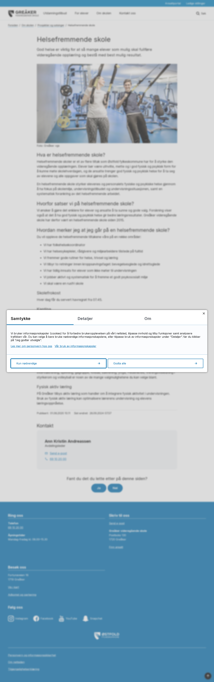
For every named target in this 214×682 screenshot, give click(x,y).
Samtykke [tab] (20, 318)
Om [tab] (147, 318)
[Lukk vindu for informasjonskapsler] (204, 313)
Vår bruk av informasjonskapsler (75, 346)
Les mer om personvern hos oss (31, 346)
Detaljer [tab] (85, 318)
